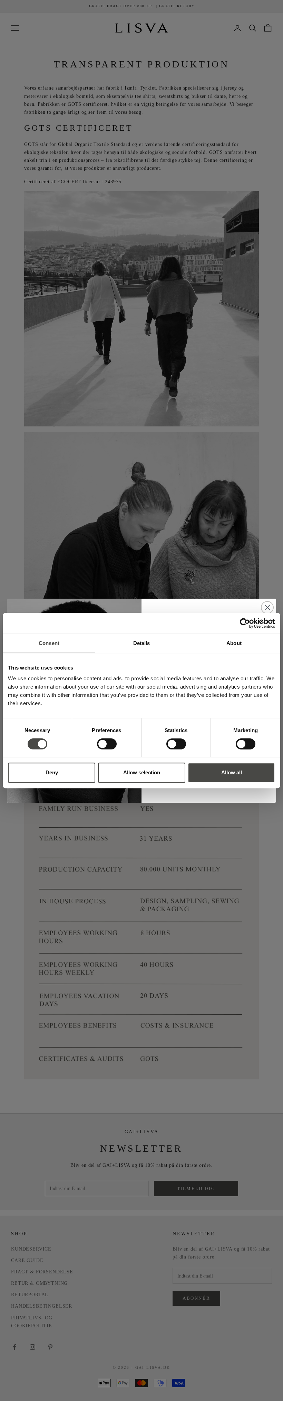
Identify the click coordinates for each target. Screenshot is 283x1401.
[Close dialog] (267, 607)
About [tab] (234, 643)
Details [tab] (141, 643)
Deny (52, 772)
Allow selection (141, 772)
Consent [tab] (49, 643)
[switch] (107, 743)
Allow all (231, 772)
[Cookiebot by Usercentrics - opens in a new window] (245, 623)
